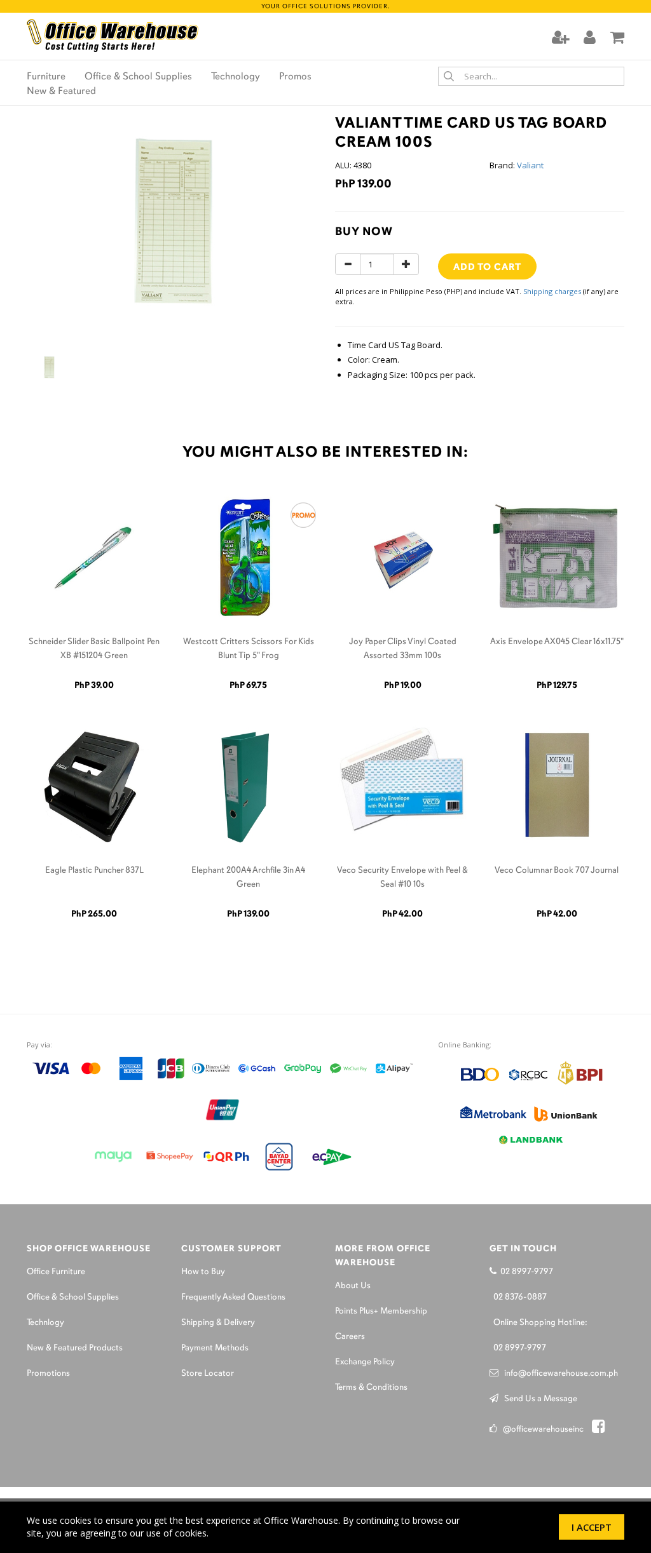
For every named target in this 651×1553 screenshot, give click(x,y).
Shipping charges (552, 291)
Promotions (48, 1373)
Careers (350, 1336)
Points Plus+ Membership (381, 1311)
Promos (295, 77)
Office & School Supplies (138, 77)
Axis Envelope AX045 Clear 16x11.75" (557, 642)
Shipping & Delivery (218, 1323)
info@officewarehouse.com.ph (558, 1373)
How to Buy (203, 1272)
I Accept (592, 1527)
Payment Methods (215, 1348)
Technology (235, 77)
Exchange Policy (365, 1362)
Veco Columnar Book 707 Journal (557, 870)
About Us (353, 1286)
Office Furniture (56, 1272)
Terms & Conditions (371, 1387)
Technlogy (45, 1323)
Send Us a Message (537, 1399)
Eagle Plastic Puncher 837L (94, 870)
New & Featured (61, 91)
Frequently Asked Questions (233, 1297)
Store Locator (207, 1373)
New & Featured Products (75, 1348)
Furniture (46, 77)
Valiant (530, 165)
